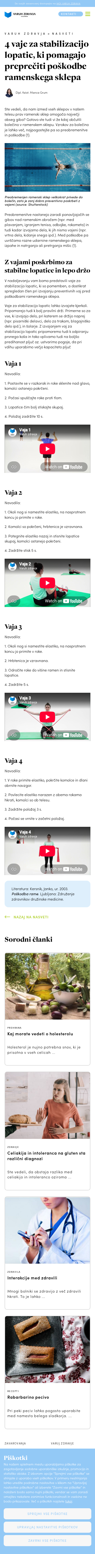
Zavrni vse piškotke (47, 1540)
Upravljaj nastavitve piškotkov (47, 1527)
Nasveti (63, 33)
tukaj (68, 1501)
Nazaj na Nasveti (31, 916)
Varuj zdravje (62, 1443)
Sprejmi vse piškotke (47, 1513)
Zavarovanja (15, 1443)
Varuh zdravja (26, 33)
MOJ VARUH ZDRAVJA (68, 3)
